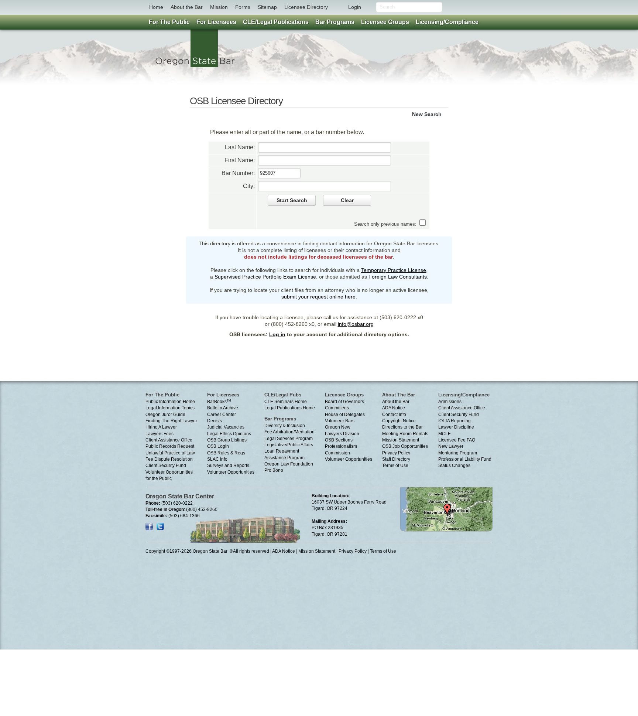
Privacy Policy (396, 453)
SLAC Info (217, 459)
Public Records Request (169, 446)
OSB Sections (339, 440)
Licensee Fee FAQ (456, 440)
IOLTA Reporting (454, 420)
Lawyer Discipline (456, 427)
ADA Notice (393, 407)
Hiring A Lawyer (161, 427)
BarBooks (219, 401)
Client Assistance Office (168, 440)
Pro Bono (273, 470)
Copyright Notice (399, 420)
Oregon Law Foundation (288, 464)
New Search (427, 114)
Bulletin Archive (222, 407)
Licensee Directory (306, 7)
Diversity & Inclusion (284, 425)
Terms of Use (395, 465)
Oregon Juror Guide (165, 414)
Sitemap (267, 7)
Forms (242, 7)
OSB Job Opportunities (405, 446)
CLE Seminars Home (285, 401)
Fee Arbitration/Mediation (289, 431)
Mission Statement (400, 440)
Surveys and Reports (228, 465)
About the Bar (187, 7)
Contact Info (394, 414)
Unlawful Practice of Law (170, 453)
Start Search (292, 200)
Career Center (221, 414)
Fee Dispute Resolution (169, 459)
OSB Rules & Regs (226, 453)
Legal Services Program (288, 438)
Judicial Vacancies (225, 427)
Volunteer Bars (339, 420)
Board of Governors (344, 401)
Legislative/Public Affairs (288, 444)
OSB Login (218, 446)
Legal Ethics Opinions (229, 433)
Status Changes (454, 465)
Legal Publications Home (289, 407)
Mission (219, 7)
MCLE (444, 433)
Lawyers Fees (159, 433)
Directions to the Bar (402, 427)
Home (156, 7)
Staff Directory (396, 459)
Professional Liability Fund (464, 459)
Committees (337, 407)
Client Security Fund (165, 465)
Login (354, 7)
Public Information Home (170, 401)
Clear (347, 200)
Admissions (450, 401)
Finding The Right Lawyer (171, 420)
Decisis (214, 420)
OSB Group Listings (227, 440)
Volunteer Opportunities (230, 472)
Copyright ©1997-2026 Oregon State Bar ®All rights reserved (207, 551)
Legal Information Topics (170, 407)
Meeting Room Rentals (405, 433)
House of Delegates (345, 414)
